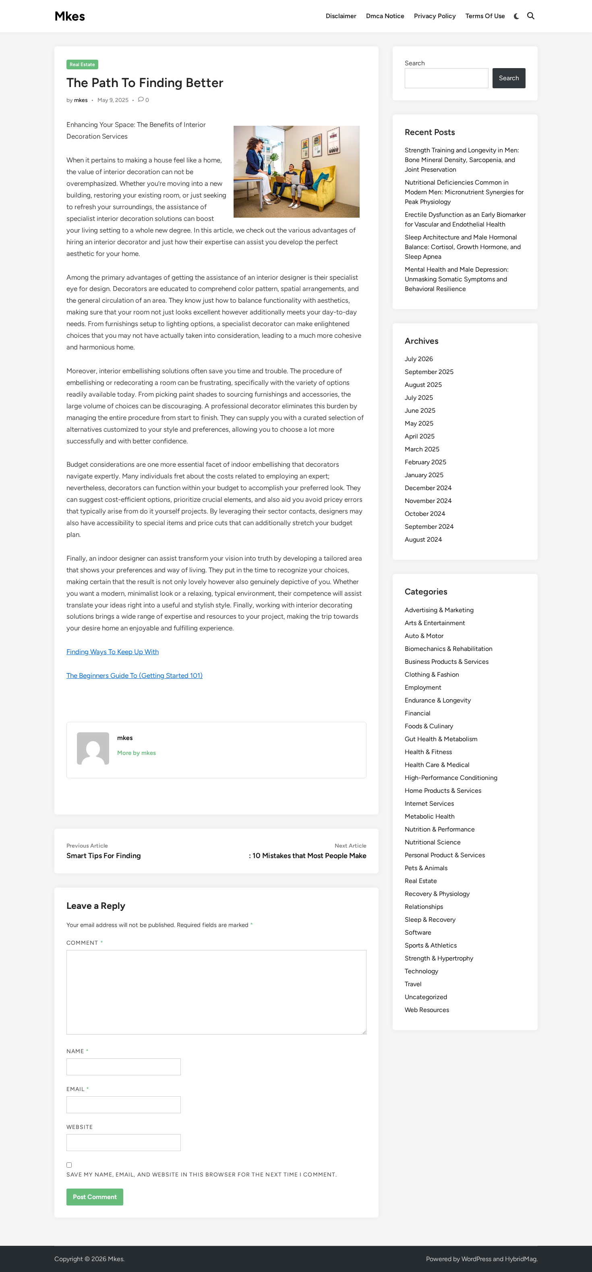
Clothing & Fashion (432, 674)
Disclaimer (341, 16)
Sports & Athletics (431, 945)
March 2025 (422, 449)
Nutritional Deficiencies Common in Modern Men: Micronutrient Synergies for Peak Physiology (464, 192)
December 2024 (428, 488)
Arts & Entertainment (435, 623)
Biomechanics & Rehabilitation (449, 649)
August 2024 (423, 539)
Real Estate (82, 64)
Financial (418, 713)
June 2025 (420, 410)
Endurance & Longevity (438, 700)
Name (77, 1051)
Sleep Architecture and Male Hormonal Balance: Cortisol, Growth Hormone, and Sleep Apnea (463, 246)
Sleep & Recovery (430, 919)
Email (78, 1089)
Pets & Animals (426, 868)
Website (79, 1127)
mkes (81, 100)
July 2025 (419, 397)
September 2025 (429, 372)
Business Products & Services (447, 661)
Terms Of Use (485, 16)
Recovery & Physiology (437, 894)
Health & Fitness (428, 752)
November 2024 (428, 501)
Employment (423, 687)
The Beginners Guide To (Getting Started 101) (134, 675)
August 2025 (423, 385)
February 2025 (425, 462)
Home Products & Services (443, 790)
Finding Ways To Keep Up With (112, 652)
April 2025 (420, 436)
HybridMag (520, 1259)
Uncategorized (426, 997)
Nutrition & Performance (440, 829)
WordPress (476, 1259)
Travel (413, 984)
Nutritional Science (433, 842)
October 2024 (425, 514)
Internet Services (429, 803)
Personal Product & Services (445, 855)
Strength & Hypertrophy (439, 958)
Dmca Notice (385, 16)
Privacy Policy (435, 16)
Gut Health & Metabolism (441, 739)
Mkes (69, 16)
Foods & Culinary (429, 726)
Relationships (424, 906)
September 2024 (429, 526)
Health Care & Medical (437, 765)
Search (415, 63)
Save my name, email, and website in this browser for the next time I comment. (201, 1174)
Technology (421, 971)
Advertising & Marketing (439, 610)
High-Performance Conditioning (451, 777)
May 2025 (419, 423)
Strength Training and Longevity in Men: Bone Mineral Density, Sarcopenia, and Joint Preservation (462, 159)
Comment (84, 942)
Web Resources (427, 1010)
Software (418, 932)
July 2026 (419, 359)
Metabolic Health (430, 816)
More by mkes (136, 753)
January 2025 (424, 475)
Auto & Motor (424, 636)
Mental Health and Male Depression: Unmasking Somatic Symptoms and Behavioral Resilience (457, 279)
